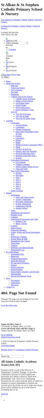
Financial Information (19, 259)
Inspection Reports (18, 261)
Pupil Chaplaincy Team (25, 110)
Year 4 (18, 184)
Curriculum (15, 123)
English (19, 136)
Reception (19, 175)
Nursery (19, 173)
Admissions (15, 195)
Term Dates (15, 243)
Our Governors (16, 90)
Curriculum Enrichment (20, 160)
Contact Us (10, 287)
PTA (12, 235)
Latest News (15, 283)
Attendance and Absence (20, 213)
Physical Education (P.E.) (25, 154)
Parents (8, 193)
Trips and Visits (22, 169)
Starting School (22, 208)
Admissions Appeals (23, 206)
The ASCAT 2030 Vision (25, 118)
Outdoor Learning (23, 164)
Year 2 (18, 180)
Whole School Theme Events (27, 167)
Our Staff (14, 92)
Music (18, 147)
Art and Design (22, 125)
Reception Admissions (24, 202)
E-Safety (14, 226)
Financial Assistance (18, 230)
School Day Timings (19, 237)
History (18, 140)
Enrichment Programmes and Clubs (24, 219)
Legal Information (8, 346)
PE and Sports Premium (20, 263)
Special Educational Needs (21, 276)
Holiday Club (21, 221)
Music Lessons (21, 224)
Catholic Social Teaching (25, 99)
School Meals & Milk (19, 239)
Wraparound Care (17, 250)
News (8, 278)
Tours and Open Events (25, 197)
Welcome (14, 86)
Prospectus (15, 94)
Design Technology (23, 129)
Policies (14, 265)
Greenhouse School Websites (27, 350)
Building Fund (16, 215)
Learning (9, 121)
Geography (20, 138)
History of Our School (24, 101)
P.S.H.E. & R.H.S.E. (24, 149)
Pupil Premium (16, 270)
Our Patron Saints (22, 103)
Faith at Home (16, 228)
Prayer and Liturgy (23, 108)
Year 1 (18, 178)
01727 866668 (6, 335)
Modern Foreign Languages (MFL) (29, 145)
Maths (18, 143)
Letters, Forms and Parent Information (25, 232)
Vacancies (14, 285)
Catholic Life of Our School (21, 97)
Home (8, 81)
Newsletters (15, 280)
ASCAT (14, 112)
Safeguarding (16, 274)
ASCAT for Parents (23, 114)
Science (19, 158)
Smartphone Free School (20, 241)
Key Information (12, 252)
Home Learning (17, 191)
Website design (7, 350)
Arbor (13, 210)
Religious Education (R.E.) (26, 156)
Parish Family (21, 105)
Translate (12, 50)
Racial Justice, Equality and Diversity (25, 272)
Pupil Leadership (17, 267)
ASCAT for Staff (22, 116)
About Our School (13, 83)
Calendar (14, 217)
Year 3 (18, 182)
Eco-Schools (20, 162)
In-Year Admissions (23, 204)
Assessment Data (17, 254)
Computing (20, 127)
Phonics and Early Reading (26, 151)
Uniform (14, 245)
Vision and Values (18, 88)
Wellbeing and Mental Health (22, 248)
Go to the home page (9, 305)
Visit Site (4, 394)
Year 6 (18, 189)
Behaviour (15, 256)
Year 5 (18, 186)
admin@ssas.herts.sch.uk (10, 337)
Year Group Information (20, 171)
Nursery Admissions (23, 199)
